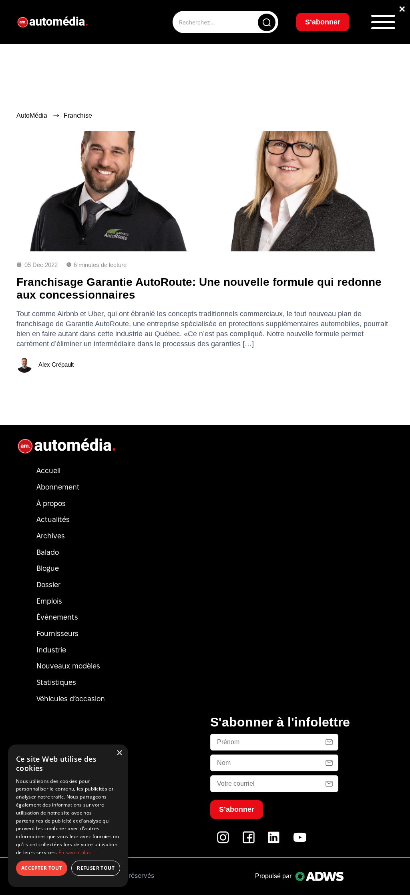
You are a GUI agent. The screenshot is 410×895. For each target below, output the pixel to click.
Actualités (53, 519)
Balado (47, 552)
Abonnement (58, 487)
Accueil (48, 470)
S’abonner (322, 22)
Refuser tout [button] (96, 868)
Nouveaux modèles (68, 666)
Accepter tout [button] (41, 868)
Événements (57, 617)
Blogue (47, 568)
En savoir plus (74, 852)
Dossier (48, 584)
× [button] (119, 753)
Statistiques (56, 682)
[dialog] (68, 815)
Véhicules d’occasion (70, 698)
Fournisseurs (57, 633)
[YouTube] (299, 841)
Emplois (49, 601)
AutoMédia (31, 115)
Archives (50, 536)
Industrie (51, 650)
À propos (51, 503)
